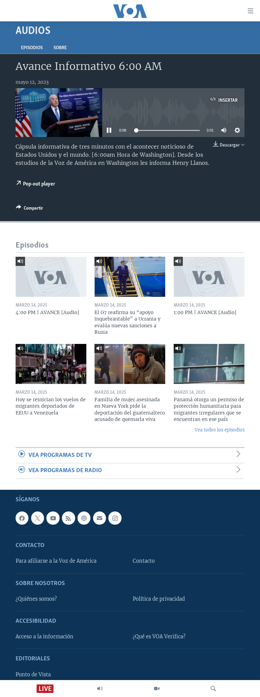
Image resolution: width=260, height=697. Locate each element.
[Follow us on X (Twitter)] (37, 517)
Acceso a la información (44, 637)
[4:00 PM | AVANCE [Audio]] (51, 277)
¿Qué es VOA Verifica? (159, 637)
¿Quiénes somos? (36, 599)
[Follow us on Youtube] (52, 517)
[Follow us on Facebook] (22, 517)
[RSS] (68, 517)
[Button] (29, 209)
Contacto (144, 561)
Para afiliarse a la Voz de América (56, 561)
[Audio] (100, 688)
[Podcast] (84, 517)
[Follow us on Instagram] (114, 517)
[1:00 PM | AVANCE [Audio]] (209, 277)
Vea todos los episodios (219, 430)
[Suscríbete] (99, 517)
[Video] (157, 688)
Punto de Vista (33, 674)
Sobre (60, 48)
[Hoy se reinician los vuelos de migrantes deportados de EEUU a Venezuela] (51, 364)
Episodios (32, 48)
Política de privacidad (159, 599)
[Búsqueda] (213, 688)
